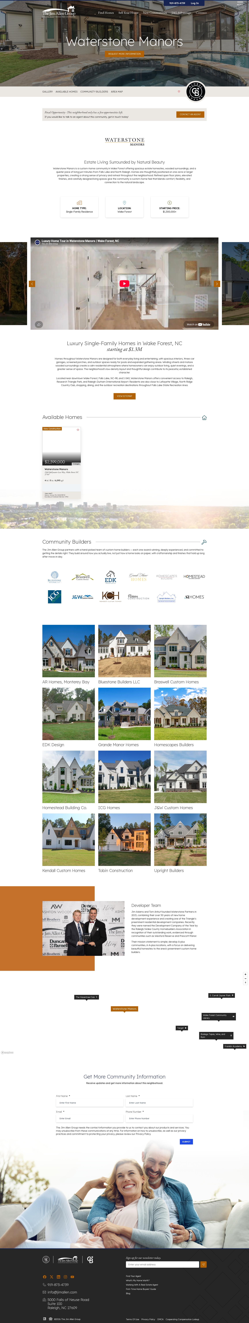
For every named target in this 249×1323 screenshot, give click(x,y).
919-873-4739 (177, 3)
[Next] (217, 284)
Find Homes (106, 13)
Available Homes (67, 91)
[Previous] (32, 284)
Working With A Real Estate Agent (142, 1285)
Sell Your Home (128, 13)
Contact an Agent (190, 114)
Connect (201, 13)
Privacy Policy (148, 1319)
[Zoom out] (245, 978)
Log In (195, 3)
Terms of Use (132, 1319)
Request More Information (124, 54)
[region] (124, 1013)
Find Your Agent (133, 1276)
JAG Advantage (181, 13)
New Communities (155, 13)
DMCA (160, 1319)
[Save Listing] (179, 91)
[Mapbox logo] (7, 1052)
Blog (128, 1293)
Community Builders (94, 91)
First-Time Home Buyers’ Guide (141, 1289)
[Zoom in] (245, 974)
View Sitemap (124, 396)
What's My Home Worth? (138, 1280)
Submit (186, 1141)
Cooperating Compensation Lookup (182, 1319)
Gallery (47, 91)
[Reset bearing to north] (245, 983)
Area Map (117, 91)
